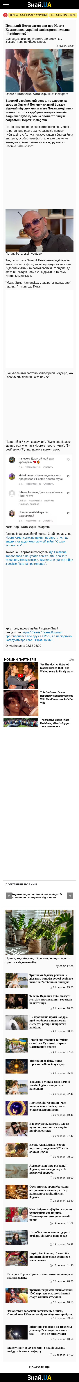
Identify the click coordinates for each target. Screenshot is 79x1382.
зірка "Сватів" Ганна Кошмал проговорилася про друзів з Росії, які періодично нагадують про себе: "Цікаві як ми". (39, 636)
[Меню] (6, 4)
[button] (9, 896)
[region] (39, 177)
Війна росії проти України (28, 14)
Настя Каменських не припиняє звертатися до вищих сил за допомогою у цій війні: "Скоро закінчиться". (37, 541)
